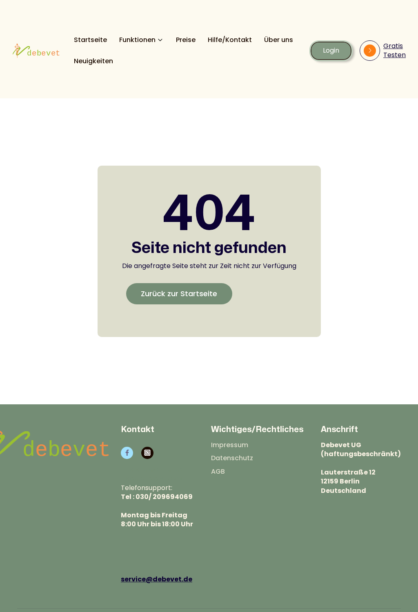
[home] (36, 51)
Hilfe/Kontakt (230, 39)
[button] (141, 39)
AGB (218, 471)
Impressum (229, 445)
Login (331, 50)
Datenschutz (232, 458)
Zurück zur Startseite (179, 293)
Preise (186, 39)
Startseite (90, 39)
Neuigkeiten (93, 61)
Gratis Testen (394, 51)
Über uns (278, 39)
